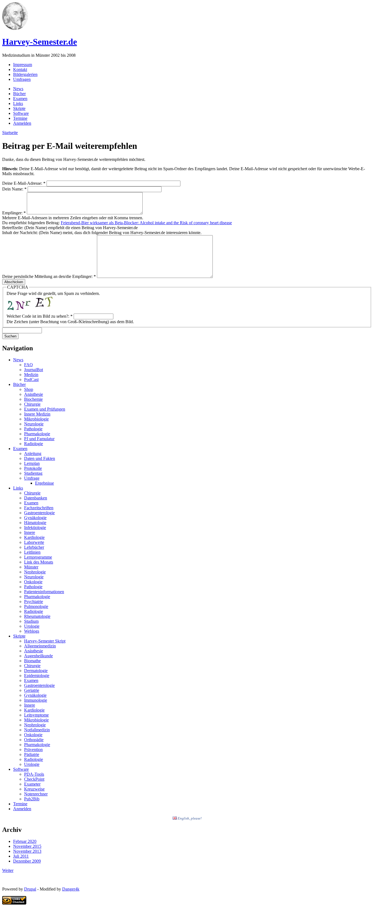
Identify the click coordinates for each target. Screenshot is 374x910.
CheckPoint (34, 779)
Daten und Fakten (39, 458)
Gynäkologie (35, 517)
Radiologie (33, 443)
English (183, 818)
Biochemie (33, 399)
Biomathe (32, 660)
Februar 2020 (24, 841)
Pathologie (33, 428)
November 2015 (27, 846)
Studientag (33, 473)
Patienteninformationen (44, 591)
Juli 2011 (21, 856)
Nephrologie (35, 572)
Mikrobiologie (36, 419)
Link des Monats (38, 562)
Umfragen (22, 79)
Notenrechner (36, 794)
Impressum (22, 64)
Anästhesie (33, 394)
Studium (31, 621)
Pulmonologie (36, 606)
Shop (28, 389)
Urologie (31, 626)
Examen (20, 98)
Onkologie (33, 581)
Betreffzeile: (13, 227)
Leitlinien (32, 552)
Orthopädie (34, 739)
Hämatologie (35, 522)
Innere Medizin (37, 414)
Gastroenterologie (39, 512)
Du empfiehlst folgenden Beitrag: (31, 222)
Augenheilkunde (38, 655)
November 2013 (27, 851)
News (18, 88)
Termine (20, 118)
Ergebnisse (44, 483)
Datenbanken (35, 498)
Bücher (19, 93)
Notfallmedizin (37, 729)
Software (21, 113)
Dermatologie (36, 670)
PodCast (31, 379)
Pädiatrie (31, 754)
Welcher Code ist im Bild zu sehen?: (40, 316)
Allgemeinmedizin (40, 646)
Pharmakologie (37, 433)
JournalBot (33, 369)
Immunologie (35, 700)
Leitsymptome (36, 715)
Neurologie (34, 424)
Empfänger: (14, 213)
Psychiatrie (33, 601)
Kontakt (20, 69)
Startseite (10, 132)
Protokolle (33, 468)
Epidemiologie (36, 675)
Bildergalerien (25, 74)
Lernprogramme (38, 557)
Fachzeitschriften (38, 507)
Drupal (30, 889)
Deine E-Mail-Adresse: (23, 183)
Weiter (7, 870)
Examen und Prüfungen (44, 409)
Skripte (19, 108)
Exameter (32, 784)
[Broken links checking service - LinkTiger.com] (14, 903)
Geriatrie (31, 690)
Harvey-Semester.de (39, 42)
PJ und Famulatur (39, 438)
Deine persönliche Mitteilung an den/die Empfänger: (49, 276)
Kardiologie (34, 537)
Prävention (33, 749)
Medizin (31, 374)
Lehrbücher (34, 547)
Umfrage (31, 478)
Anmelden (22, 123)
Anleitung (32, 453)
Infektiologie (35, 527)
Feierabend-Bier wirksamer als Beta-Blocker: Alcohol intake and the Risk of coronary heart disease (146, 222)
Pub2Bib (31, 799)
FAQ (28, 364)
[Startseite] (15, 28)
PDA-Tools (34, 774)
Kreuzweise (34, 789)
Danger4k (70, 889)
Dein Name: (14, 189)
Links (18, 103)
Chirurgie (32, 404)
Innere (29, 532)
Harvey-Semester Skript (44, 641)
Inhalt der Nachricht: (20, 232)
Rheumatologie (37, 616)
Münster (31, 567)
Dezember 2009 (27, 861)
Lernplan (32, 463)
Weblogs (31, 631)
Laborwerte (34, 542)
